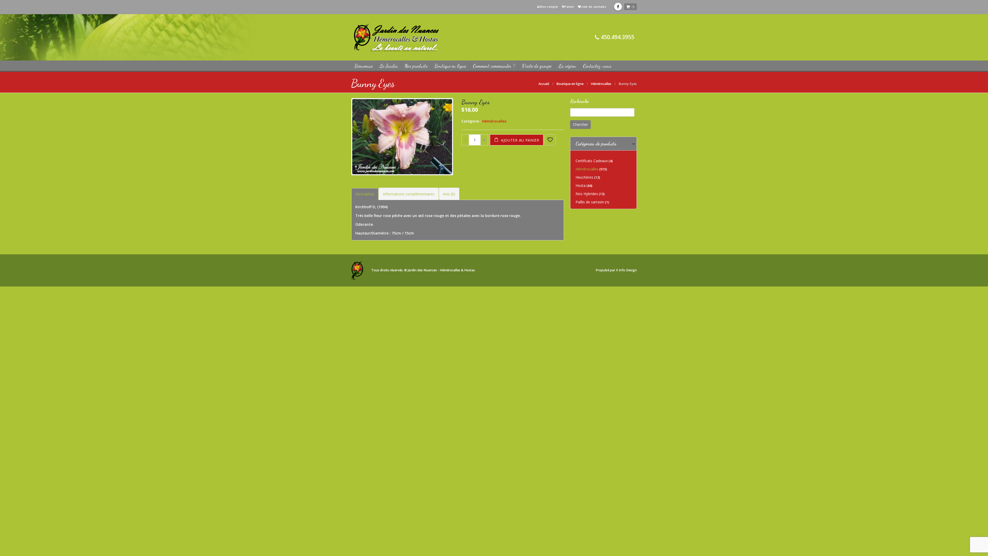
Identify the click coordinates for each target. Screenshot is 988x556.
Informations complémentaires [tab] (409, 194)
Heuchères (584, 177)
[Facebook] (618, 7)
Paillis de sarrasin (590, 201)
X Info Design (626, 270)
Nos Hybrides (587, 193)
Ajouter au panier (520, 140)
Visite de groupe (536, 66)
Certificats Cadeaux (592, 160)
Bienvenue (364, 66)
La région (567, 66)
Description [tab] (364, 194)
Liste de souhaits (593, 6)
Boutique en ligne (450, 66)
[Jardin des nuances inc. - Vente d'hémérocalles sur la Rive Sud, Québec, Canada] (396, 37)
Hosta (581, 185)
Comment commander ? (494, 66)
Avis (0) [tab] (449, 194)
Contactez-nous (597, 66)
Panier (569, 6)
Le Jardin (389, 66)
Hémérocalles (494, 121)
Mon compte (549, 6)
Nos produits (416, 66)
